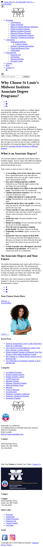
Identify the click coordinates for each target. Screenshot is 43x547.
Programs (9, 515)
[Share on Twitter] (7, 104)
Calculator (9, 525)
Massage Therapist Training (16, 383)
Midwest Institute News (15, 385)
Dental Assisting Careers (15, 377)
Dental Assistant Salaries (15, 375)
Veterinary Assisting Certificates (18, 394)
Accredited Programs (14, 372)
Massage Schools (12, 381)
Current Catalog (12, 523)
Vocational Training (13, 398)
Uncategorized (11, 392)
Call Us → (5, 334)
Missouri (9, 387)
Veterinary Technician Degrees (17, 396)
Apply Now (8, 2)
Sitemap (35, 543)
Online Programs (12, 519)
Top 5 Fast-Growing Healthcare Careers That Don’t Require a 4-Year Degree (23, 349)
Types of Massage (12, 390)
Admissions (10, 517)
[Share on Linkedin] (6, 106)
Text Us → (18, 3)
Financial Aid (11, 521)
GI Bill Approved (12, 379)
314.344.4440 (20, 2)
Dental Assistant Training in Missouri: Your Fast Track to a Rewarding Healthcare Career (24, 353)
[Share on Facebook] (6, 102)
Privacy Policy (6, 545)
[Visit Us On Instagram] (12, 541)
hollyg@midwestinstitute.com (12, 434)
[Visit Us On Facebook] (5, 541)
